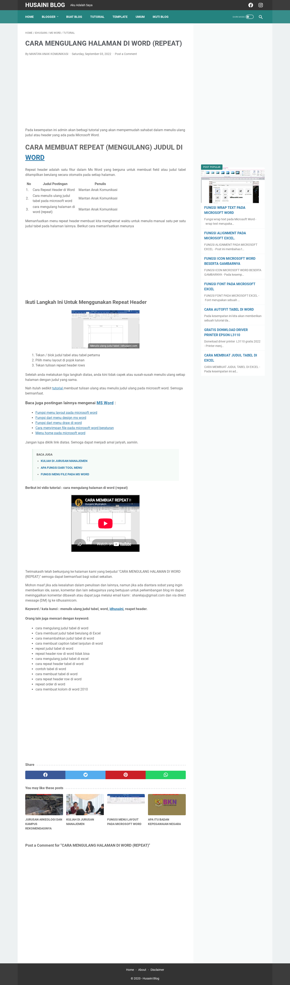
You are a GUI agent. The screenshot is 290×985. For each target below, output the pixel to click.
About (142, 969)
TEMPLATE (120, 16)
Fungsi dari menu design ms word (60, 418)
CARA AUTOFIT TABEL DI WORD (229, 309)
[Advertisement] (105, 91)
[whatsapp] (166, 775)
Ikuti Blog (161, 16)
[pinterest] (126, 775)
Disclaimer (157, 969)
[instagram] (260, 5)
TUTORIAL (97, 16)
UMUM (140, 16)
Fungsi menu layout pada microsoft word (66, 413)
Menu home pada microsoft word (60, 433)
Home (29, 16)
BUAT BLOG (74, 16)
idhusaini (116, 609)
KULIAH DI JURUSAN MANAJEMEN (64, 461)
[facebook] (250, 5)
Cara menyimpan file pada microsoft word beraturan (74, 428)
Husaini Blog (45, 4)
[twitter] (85, 775)
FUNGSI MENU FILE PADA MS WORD (65, 474)
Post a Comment (126, 54)
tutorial (58, 388)
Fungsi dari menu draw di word (58, 423)
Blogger (48, 16)
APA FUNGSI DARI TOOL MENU (61, 468)
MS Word (105, 403)
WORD (35, 157)
